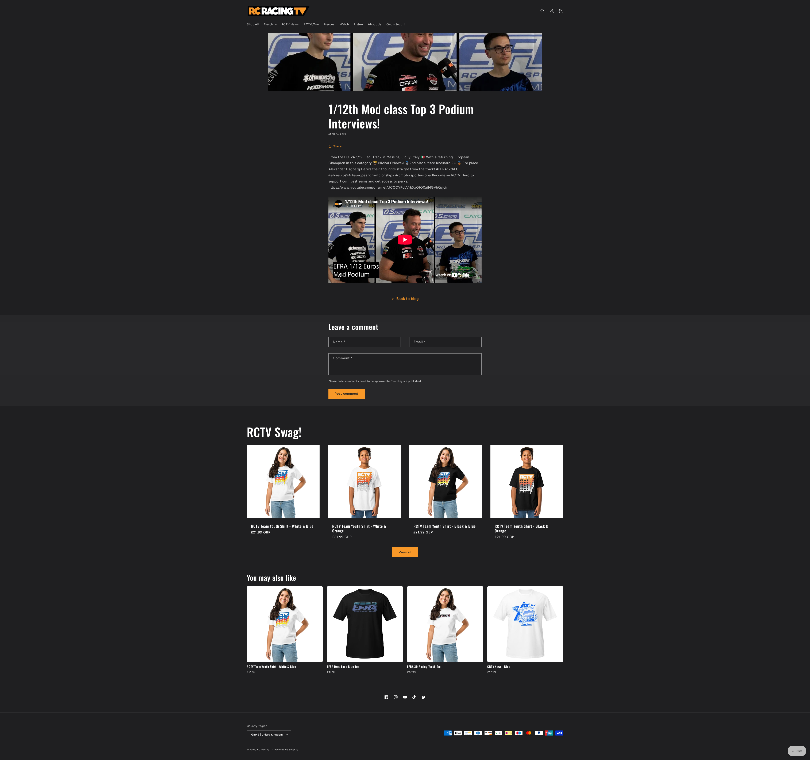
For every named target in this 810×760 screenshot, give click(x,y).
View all (405, 552)
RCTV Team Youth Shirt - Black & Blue (444, 526)
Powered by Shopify (286, 749)
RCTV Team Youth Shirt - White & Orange (359, 528)
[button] (270, 24)
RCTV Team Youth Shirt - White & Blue (282, 526)
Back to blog (407, 298)
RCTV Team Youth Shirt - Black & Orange (521, 528)
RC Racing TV (265, 749)
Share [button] (337, 146)
